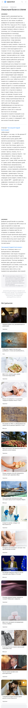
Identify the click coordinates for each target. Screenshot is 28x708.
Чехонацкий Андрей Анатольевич (11, 247)
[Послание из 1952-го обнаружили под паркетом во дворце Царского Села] (14, 418)
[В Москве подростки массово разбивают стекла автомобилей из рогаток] (14, 344)
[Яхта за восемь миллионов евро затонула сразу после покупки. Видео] (14, 492)
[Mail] (5, 2)
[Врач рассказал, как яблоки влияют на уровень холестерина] (14, 443)
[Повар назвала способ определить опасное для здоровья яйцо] (14, 468)
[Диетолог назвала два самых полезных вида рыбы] (14, 368)
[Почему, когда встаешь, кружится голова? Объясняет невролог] (14, 592)
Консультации (4, 7)
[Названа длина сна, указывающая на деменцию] (14, 319)
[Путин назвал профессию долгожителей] (14, 666)
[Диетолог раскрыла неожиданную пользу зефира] (14, 617)
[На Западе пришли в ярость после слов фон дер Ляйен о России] (14, 567)
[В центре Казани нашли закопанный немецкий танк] (14, 641)
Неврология (13, 7)
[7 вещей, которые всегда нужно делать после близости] (14, 691)
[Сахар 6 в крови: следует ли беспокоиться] (14, 517)
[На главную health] (10, 2)
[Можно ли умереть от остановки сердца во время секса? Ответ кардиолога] (14, 393)
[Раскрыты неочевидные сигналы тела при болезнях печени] (14, 542)
